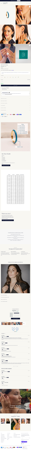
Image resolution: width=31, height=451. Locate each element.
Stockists (8, 438)
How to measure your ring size (7, 220)
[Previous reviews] (1, 93)
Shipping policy (12, 448)
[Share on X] (3, 116)
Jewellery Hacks (2, 439)
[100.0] (13, 328)
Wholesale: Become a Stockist (17, 434)
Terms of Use (27, 439)
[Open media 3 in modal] (14, 26)
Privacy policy (5, 448)
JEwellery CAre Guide (6, 165)
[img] (3, 335)
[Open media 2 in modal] (29, 6)
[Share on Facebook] (2, 116)
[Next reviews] (29, 93)
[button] (1, 3)
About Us (8, 434)
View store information (4, 89)
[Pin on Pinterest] (4, 116)
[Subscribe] (29, 438)
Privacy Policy (22, 440)
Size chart (29, 79)
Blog (7, 439)
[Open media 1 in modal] (14, 6)
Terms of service (8, 448)
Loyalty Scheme (2, 434)
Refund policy (2, 448)
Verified (15, 331)
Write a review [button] (15, 318)
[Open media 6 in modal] (29, 45)
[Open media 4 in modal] (29, 26)
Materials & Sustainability (3, 438)
